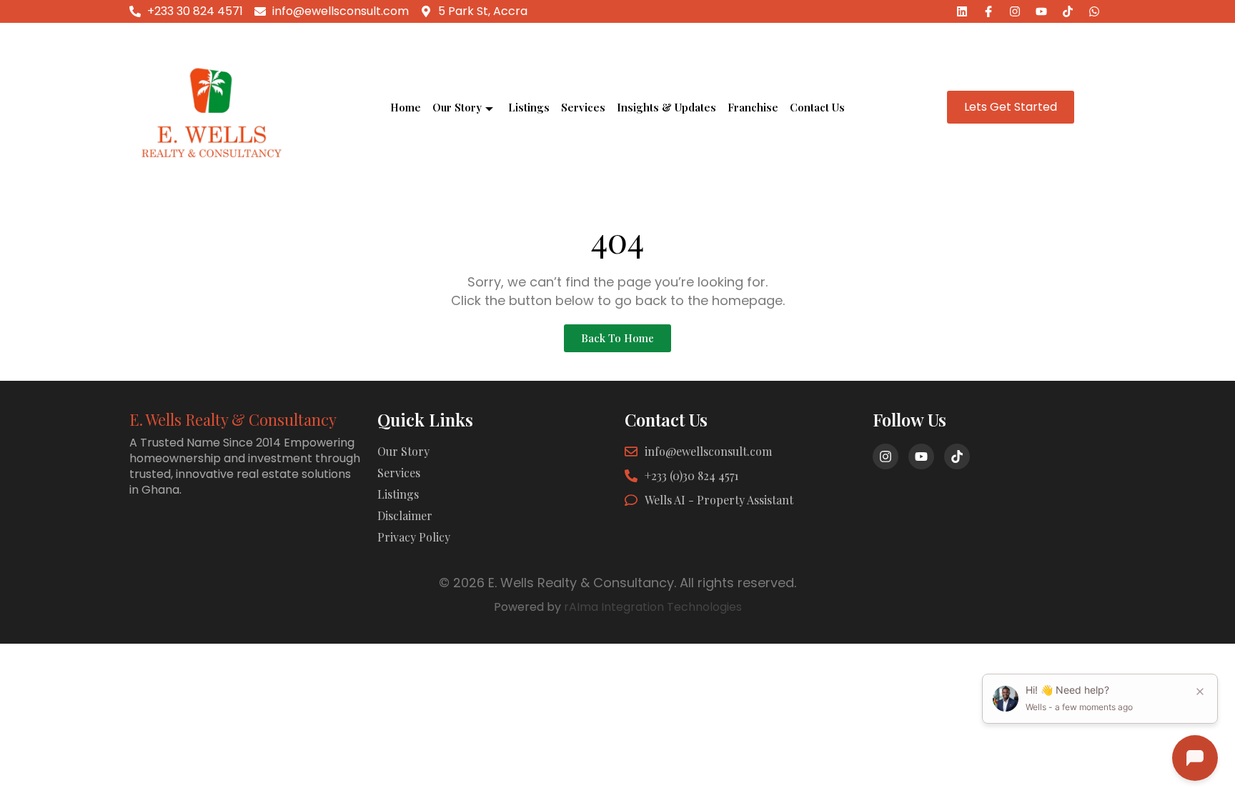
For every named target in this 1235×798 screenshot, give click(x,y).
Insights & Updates (666, 107)
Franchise (753, 107)
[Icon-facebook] (988, 11)
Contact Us (817, 107)
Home (405, 107)
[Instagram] (1014, 11)
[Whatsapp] (1094, 11)
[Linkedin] (962, 11)
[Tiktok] (1067, 11)
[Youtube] (1041, 11)
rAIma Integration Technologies (653, 607)
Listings (529, 107)
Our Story (457, 107)
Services (583, 107)
